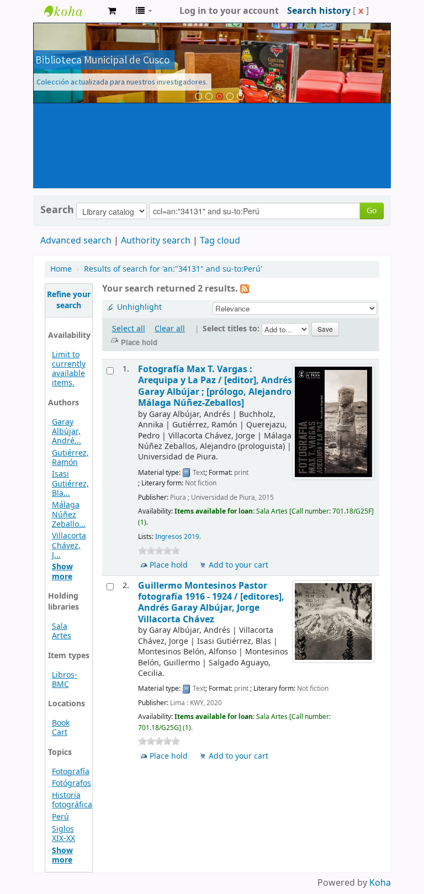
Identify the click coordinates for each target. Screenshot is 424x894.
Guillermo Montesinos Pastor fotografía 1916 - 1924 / (211, 602)
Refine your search (69, 300)
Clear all (170, 329)
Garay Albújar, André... (66, 431)
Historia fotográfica (72, 800)
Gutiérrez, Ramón (70, 457)
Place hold (169, 565)
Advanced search (76, 240)
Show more (62, 571)
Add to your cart (238, 565)
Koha (380, 883)
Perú (60, 817)
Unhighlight (139, 307)
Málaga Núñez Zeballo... (69, 514)
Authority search (155, 240)
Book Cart (61, 727)
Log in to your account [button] (229, 11)
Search (57, 209)
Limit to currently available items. (69, 369)
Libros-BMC (64, 679)
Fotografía (70, 771)
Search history (319, 11)
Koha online (71, 11)
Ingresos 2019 (177, 537)
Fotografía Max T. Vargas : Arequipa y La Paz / (215, 386)
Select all (128, 329)
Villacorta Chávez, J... (69, 545)
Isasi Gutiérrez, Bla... (70, 483)
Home (61, 269)
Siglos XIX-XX (63, 833)
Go (372, 210)
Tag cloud (220, 240)
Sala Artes (61, 631)
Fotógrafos (71, 783)
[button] (111, 11)
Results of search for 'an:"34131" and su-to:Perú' (173, 269)
